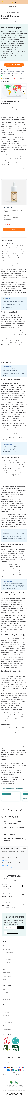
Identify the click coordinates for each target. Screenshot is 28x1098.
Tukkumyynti (6, 992)
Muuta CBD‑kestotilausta (9, 1019)
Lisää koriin (14, 229)
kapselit (3, 404)
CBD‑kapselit (6, 949)
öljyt (22, 402)
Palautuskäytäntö (7, 1025)
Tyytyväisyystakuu (7, 1029)
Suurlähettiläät (6, 999)
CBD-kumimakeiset (8, 952)
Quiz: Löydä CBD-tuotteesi (14, 64)
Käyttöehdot (15, 1074)
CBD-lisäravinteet (7, 959)
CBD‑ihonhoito (6, 962)
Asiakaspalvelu (6, 1015)
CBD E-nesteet (6, 966)
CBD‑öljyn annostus (8, 1022)
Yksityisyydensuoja (21, 1074)
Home (6, 10)
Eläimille (5, 969)
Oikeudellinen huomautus (7, 1074)
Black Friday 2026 (7, 979)
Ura (4, 989)
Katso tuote (14, 234)
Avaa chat (5, 905)
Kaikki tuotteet (7, 976)
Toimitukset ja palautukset (9, 1009)
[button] (2, 6)
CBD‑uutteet (6, 956)
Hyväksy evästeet (14, 1076)
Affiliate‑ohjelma (7, 996)
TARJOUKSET (6, 972)
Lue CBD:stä (6, 1012)
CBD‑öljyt (5, 946)
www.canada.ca (5, 860)
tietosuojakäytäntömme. (12, 933)
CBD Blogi (11, 10)
